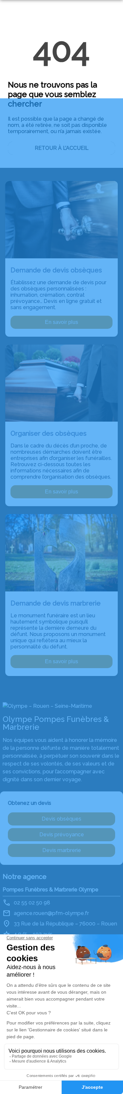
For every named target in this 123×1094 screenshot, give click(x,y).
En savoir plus (61, 322)
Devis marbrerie (61, 850)
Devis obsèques (61, 819)
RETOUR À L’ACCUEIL (62, 148)
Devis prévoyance (61, 834)
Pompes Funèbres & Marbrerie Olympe (50, 889)
